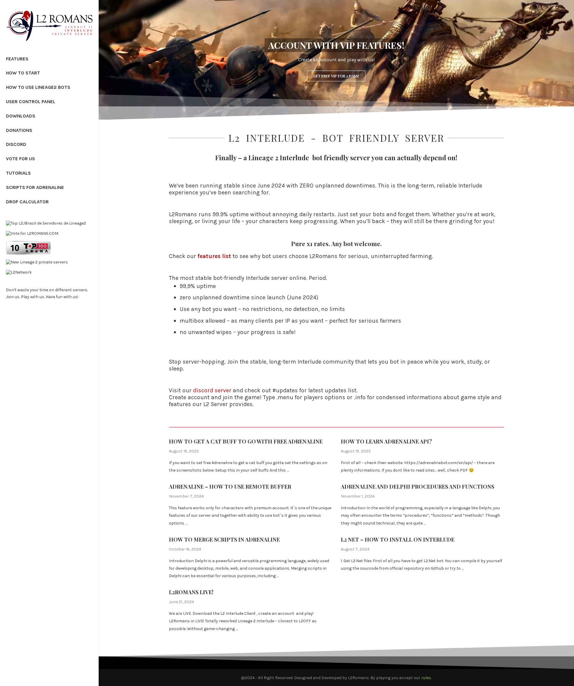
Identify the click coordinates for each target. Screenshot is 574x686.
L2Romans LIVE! (191, 592)
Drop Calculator (27, 202)
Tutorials (18, 173)
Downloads (20, 116)
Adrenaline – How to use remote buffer (230, 486)
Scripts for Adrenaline (35, 187)
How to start (23, 73)
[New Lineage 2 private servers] (37, 262)
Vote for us (20, 158)
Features (17, 59)
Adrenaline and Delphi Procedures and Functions (417, 486)
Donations (19, 130)
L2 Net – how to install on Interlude (397, 539)
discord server (212, 390)
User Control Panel (30, 101)
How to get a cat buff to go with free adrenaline (246, 441)
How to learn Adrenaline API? (386, 441)
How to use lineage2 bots (38, 87)
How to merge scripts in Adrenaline (224, 539)
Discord (16, 144)
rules (426, 677)
